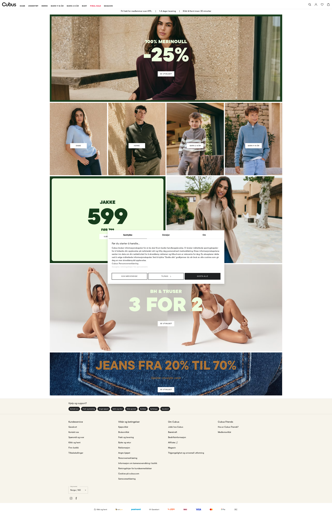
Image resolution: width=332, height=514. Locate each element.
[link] (315, 4)
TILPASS (164, 276)
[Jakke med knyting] (108, 209)
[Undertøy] (166, 301)
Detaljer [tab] (166, 234)
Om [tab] (204, 234)
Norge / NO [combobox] (75, 490)
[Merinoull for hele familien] (166, 53)
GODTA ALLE (202, 276)
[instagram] (71, 498)
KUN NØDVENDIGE (129, 276)
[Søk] (309, 4)
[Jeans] (166, 369)
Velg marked (73, 486)
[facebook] (76, 498)
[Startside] (9, 4)
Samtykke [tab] (127, 234)
